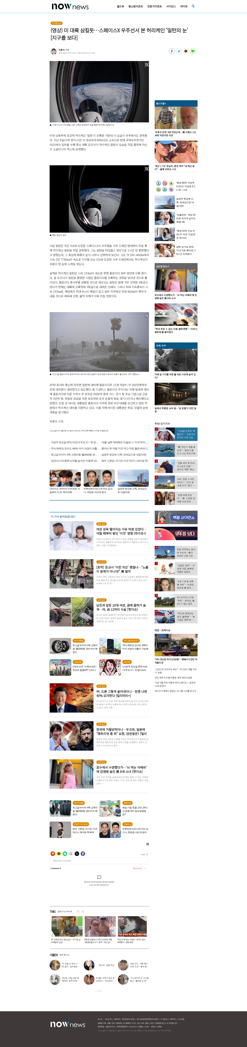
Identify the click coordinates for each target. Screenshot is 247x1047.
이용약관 (116, 1019)
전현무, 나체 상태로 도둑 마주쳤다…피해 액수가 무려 (71, 966)
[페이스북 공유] (172, 53)
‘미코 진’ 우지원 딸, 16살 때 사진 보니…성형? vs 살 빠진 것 (130, 941)
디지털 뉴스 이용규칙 (168, 1019)
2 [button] (99, 991)
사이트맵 (181, 1019)
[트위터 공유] (179, 53)
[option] (64, 931)
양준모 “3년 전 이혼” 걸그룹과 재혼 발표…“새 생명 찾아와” (96, 941)
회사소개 (108, 1019)
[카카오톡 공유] (186, 53)
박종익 (62, 49)
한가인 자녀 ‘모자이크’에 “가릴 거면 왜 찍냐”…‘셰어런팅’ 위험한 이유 (63, 941)
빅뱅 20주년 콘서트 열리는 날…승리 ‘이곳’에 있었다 (139, 981)
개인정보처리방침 (128, 1019)
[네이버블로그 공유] (193, 53)
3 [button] (101, 991)
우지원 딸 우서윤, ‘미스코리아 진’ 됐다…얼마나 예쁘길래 (71, 981)
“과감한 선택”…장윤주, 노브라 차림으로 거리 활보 (105, 981)
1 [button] (97, 991)
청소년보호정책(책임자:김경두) (148, 1019)
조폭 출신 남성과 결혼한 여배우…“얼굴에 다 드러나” (139, 966)
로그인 (100, 1019)
